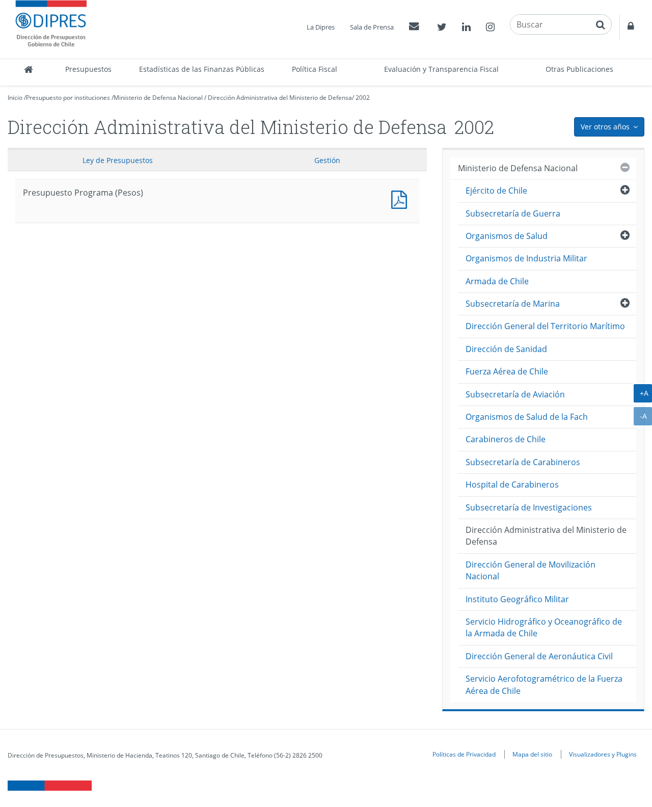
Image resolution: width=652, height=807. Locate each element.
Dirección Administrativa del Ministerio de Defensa (280, 97)
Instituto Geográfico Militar (517, 599)
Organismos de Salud (507, 235)
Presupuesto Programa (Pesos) (401, 198)
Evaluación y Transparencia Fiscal (441, 69)
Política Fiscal (314, 69)
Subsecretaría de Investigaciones (529, 507)
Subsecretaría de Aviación (515, 394)
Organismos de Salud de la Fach (527, 416)
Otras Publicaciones (579, 69)
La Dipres (321, 27)
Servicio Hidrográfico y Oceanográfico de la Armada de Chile (544, 627)
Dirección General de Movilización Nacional (530, 570)
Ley (118, 160)
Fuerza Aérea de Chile (507, 371)
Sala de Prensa (372, 27)
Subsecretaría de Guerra (513, 213)
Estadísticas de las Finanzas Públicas (201, 69)
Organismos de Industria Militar (526, 258)
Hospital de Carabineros (512, 484)
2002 (363, 97)
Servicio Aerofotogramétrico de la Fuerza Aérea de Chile (544, 684)
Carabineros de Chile (506, 439)
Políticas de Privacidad (464, 754)
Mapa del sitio (532, 754)
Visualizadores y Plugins (603, 754)
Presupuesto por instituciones (68, 97)
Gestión (327, 160)
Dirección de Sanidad (506, 349)
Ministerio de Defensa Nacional (158, 97)
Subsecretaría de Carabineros (523, 462)
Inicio (15, 97)
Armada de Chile (497, 281)
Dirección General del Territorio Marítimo (545, 326)
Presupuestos (88, 69)
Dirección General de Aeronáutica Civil (539, 656)
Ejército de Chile (496, 190)
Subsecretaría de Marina (513, 303)
